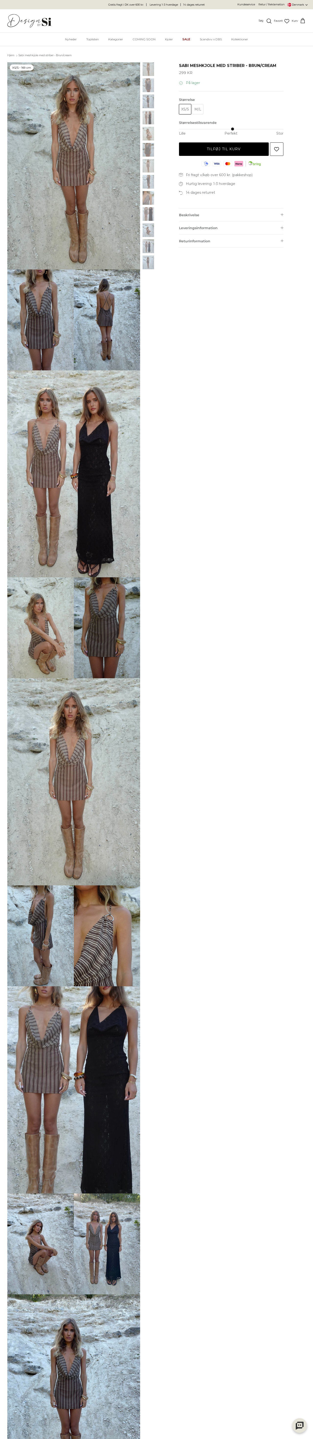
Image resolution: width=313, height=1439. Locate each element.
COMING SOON (144, 39)
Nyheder (71, 39)
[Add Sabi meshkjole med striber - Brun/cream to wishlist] (276, 149)
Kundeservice (246, 4)
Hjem (10, 55)
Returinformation (194, 241)
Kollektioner (239, 39)
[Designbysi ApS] (29, 21)
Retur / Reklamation (271, 4)
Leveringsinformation (198, 228)
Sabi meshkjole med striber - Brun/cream (45, 55)
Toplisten (92, 39)
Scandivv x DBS (211, 39)
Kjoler (169, 39)
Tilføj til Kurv (224, 149)
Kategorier (115, 39)
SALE (186, 39)
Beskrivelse (189, 215)
